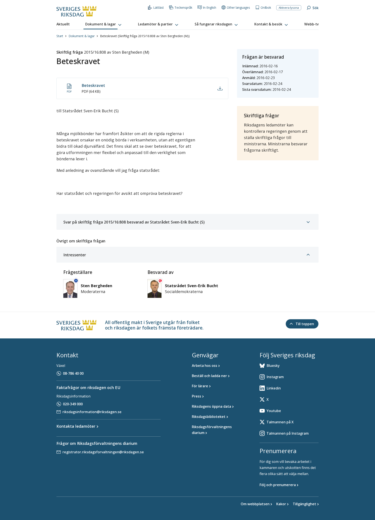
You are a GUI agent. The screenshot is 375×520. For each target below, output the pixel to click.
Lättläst (158, 7)
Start (59, 36)
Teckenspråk (183, 7)
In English (209, 7)
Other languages (238, 7)
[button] (104, 24)
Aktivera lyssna (289, 8)
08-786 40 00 (73, 373)
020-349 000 (73, 404)
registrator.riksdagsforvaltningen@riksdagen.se (103, 452)
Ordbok (266, 7)
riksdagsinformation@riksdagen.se (92, 411)
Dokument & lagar (82, 36)
